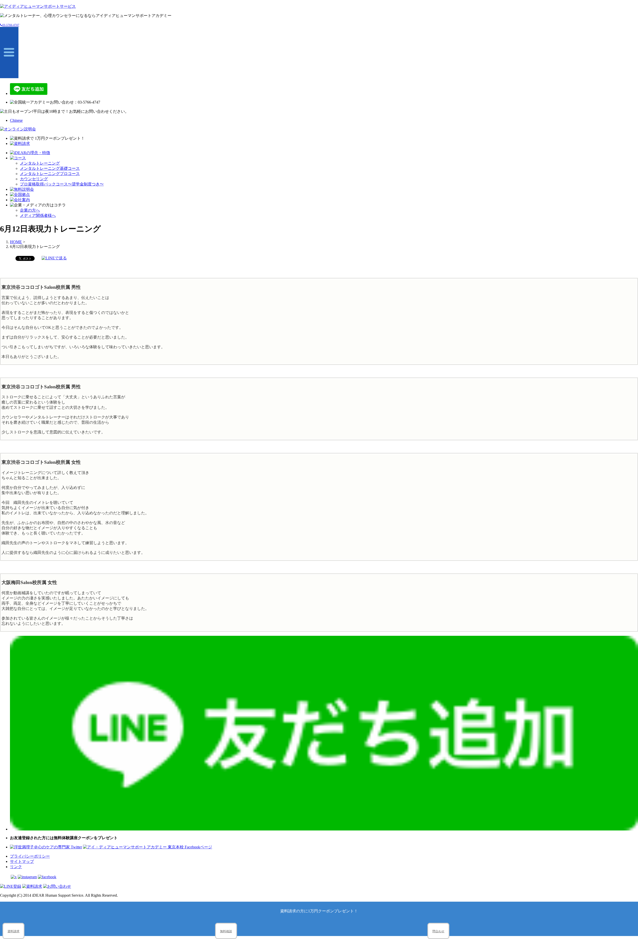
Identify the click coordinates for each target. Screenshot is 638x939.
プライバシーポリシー (30, 856)
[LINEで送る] (54, 258)
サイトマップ (22, 861)
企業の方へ (30, 210)
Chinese (16, 120)
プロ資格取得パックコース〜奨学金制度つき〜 (62, 184)
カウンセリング (34, 179)
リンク (16, 867)
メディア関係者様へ (38, 215)
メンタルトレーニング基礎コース (50, 168)
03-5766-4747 (10, 24)
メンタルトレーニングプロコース (50, 174)
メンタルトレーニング (40, 163)
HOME (16, 242)
